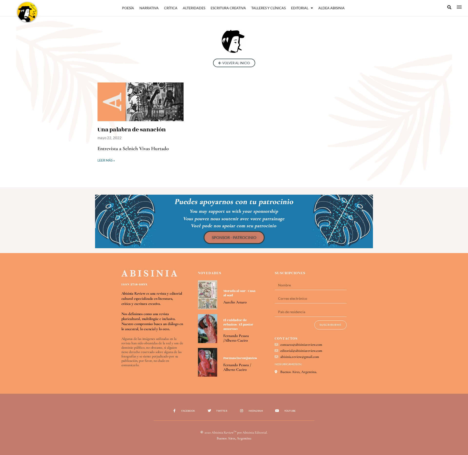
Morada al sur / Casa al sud (239, 293)
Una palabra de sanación (132, 129)
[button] (449, 7)
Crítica (170, 8)
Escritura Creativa (228, 8)
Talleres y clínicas (268, 8)
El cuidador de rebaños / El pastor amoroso (238, 324)
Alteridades (194, 8)
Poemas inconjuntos (240, 358)
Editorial (299, 8)
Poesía (128, 8)
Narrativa (149, 8)
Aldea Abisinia (331, 8)
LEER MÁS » (106, 160)
